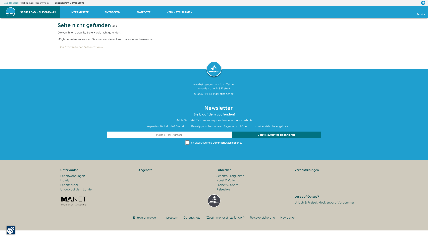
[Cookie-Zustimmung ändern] (11, 230)
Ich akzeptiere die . (216, 142)
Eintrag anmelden (145, 217)
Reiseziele (223, 189)
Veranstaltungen (307, 170)
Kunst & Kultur (226, 180)
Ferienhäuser (69, 185)
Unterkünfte (69, 170)
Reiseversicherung (262, 217)
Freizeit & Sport (227, 185)
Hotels (64, 180)
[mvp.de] (423, 3)
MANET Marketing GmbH (218, 93)
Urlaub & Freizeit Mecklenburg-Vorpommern (325, 202)
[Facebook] (408, 3)
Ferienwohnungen (72, 176)
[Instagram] (416, 3)
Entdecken (224, 170)
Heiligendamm (68, 2)
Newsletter (287, 217)
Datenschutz (191, 217)
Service (420, 14)
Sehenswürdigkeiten (230, 176)
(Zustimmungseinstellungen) (225, 217)
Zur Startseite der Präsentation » (81, 47)
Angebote (145, 170)
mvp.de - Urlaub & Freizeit (214, 88)
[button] (40, 11)
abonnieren (276, 134)
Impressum (170, 217)
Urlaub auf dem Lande (76, 189)
